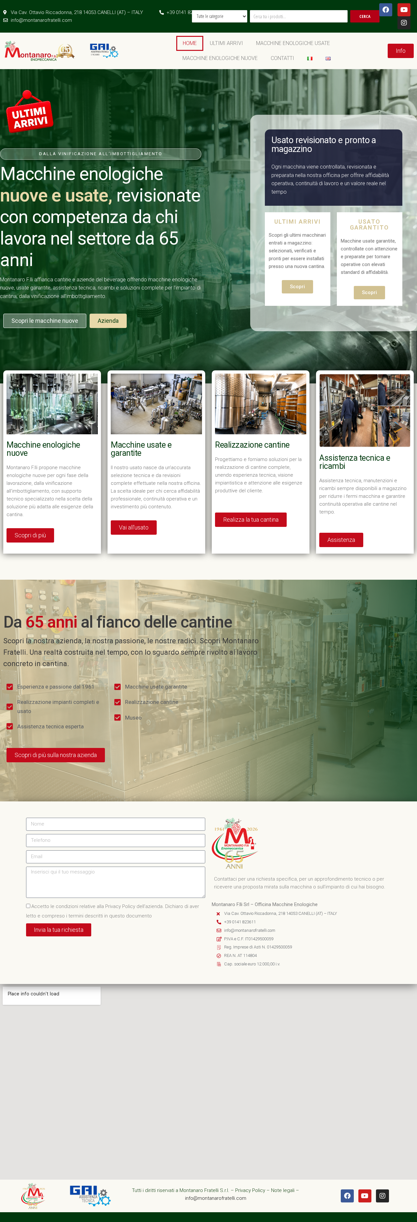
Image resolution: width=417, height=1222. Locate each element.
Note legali (283, 1190)
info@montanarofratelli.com (215, 1198)
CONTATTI (282, 58)
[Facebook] (385, 9)
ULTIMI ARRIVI (226, 43)
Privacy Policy (250, 1190)
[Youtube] (403, 9)
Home (190, 43)
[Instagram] (403, 22)
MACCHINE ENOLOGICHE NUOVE (220, 58)
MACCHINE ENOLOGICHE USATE (293, 43)
